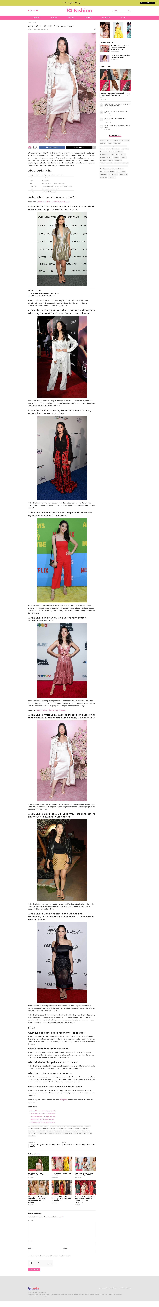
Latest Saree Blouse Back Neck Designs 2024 (117, 126)
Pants (101, 166)
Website (65, 1248)
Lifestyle (71, 18)
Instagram (63, 1100)
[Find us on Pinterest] (34, 11)
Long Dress (85, 1128)
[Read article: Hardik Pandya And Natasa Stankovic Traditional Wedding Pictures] (104, 48)
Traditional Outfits (113, 174)
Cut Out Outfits (110, 148)
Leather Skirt (77, 1128)
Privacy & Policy (113, 1288)
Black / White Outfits (55, 1126)
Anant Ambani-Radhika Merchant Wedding (116, 119)
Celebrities (106, 18)
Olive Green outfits (59, 1131)
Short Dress (51, 1133)
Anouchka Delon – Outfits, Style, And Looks (43, 1116)
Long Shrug (32, 1131)
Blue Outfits (117, 140)
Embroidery (87, 1126)
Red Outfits (77, 1131)
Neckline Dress (118, 160)
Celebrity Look (117, 143)
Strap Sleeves (68, 1133)
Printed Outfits (116, 166)
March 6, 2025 (55, 1177)
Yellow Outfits (112, 177)
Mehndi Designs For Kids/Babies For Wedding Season (116, 112)
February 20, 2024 (32, 29)
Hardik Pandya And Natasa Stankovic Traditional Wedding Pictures (120, 47)
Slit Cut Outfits (59, 1133)
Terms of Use (121, 1288)
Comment (31, 1220)
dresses (117, 148)
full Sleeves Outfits (104, 154)
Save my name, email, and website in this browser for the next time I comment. (50, 1256)
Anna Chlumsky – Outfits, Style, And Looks (43, 1122)
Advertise (106, 1288)
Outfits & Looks (124, 163)
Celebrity (109, 143)
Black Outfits (66, 1126)
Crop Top (102, 148)
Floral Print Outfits (110, 151)
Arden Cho (34, 1126)
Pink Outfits (108, 166)
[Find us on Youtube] (37, 11)
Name (30, 1241)
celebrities (102, 143)
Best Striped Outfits (44, 1126)
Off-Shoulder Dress (47, 1131)
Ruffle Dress (103, 168)
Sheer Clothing (85, 1131)
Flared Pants (38, 1128)
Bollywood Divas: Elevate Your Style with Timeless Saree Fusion (61, 1199)
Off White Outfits (115, 163)
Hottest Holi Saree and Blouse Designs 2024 (84, 1174)
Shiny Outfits (43, 1133)
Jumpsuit (60, 1128)
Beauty (53, 18)
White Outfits (32, 1135)
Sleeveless (102, 171)
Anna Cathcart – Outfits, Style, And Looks (42, 1119)
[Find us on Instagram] (31, 11)
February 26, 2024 (115, 51)
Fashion (36, 18)
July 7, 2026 (31, 1177)
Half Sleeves (46, 1128)
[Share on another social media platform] (94, 147)
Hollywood (53, 1128)
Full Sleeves (120, 151)
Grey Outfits (122, 154)
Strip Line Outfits (78, 1133)
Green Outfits (114, 154)
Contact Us (128, 1288)
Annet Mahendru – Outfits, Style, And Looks (43, 1111)
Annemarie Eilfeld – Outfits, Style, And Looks (53, 202)
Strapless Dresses (121, 171)
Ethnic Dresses (125, 148)
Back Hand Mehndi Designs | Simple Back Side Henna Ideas (112, 95)
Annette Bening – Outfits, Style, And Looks (43, 1113)
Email (30, 1248)
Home (29, 22)
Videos (123, 18)
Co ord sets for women (121, 146)
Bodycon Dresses (125, 140)
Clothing (46, 29)
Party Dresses (69, 1131)
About (101, 1288)
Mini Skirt (38, 1131)
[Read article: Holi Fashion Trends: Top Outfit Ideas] (62, 1163)
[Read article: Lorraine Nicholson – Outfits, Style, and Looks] (38, 1163)
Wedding (88, 18)
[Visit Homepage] (79, 11)
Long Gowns (123, 157)
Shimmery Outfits (33, 1133)
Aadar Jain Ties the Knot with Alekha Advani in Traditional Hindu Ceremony (84, 1199)
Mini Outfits (103, 160)
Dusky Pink (80, 1126)
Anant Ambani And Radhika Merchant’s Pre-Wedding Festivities (117, 105)
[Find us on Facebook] (28, 11)
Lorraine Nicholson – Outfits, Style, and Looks (45, 293)
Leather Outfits (68, 1128)
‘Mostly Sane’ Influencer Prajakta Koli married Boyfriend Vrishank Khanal (37, 1199)
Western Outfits (88, 1133)
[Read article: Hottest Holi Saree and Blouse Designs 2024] (85, 1163)
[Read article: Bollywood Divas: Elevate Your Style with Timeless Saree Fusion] (62, 1187)
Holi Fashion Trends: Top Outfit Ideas (43, 296)
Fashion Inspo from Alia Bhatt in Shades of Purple (120, 56)
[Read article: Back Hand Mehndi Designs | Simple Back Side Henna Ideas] (115, 80)
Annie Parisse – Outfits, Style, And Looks (51, 710)
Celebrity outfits (104, 146)
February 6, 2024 (114, 59)
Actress (102, 140)
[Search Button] (129, 10)
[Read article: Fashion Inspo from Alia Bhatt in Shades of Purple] (104, 58)
